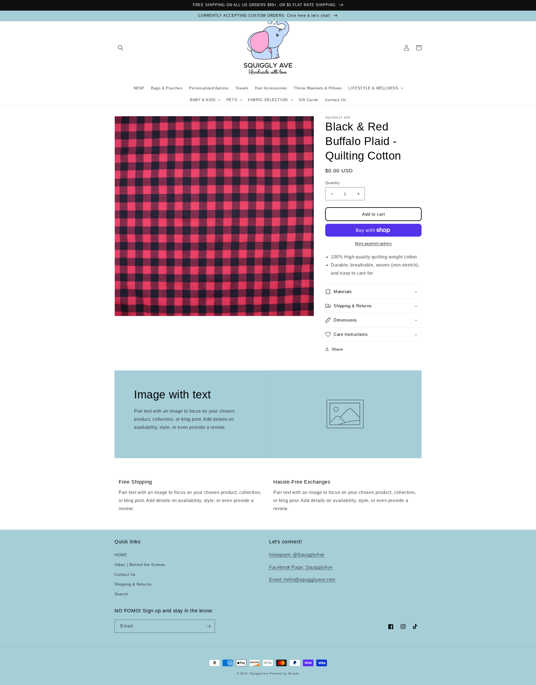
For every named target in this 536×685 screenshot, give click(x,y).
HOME (120, 555)
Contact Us (125, 574)
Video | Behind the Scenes (139, 564)
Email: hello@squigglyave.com (302, 579)
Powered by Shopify (284, 673)
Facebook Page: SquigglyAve (301, 567)
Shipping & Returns (133, 584)
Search (121, 594)
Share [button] (337, 349)
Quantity (332, 183)
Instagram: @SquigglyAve (297, 554)
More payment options (373, 244)
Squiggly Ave (259, 673)
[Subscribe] (208, 626)
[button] (120, 48)
